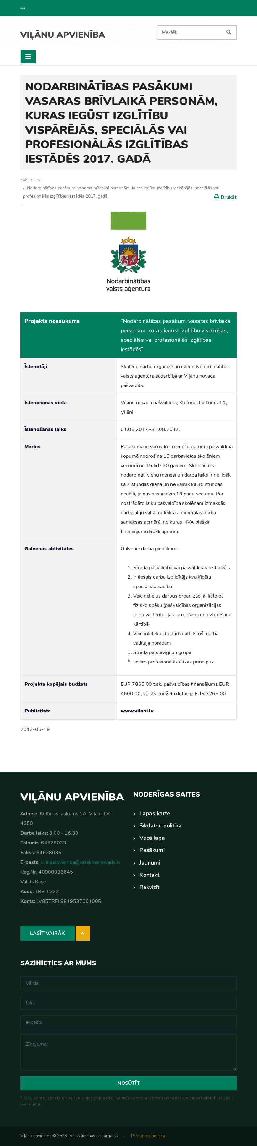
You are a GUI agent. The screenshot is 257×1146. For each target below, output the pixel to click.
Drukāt (229, 197)
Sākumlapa (30, 180)
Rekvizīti (149, 887)
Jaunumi (149, 862)
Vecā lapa (152, 838)
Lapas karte (154, 813)
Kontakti (149, 875)
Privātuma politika (148, 1136)
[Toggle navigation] (28, 57)
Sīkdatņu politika (160, 825)
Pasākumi (152, 850)
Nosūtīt (129, 1083)
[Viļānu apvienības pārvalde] (62, 32)
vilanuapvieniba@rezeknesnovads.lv (80, 862)
